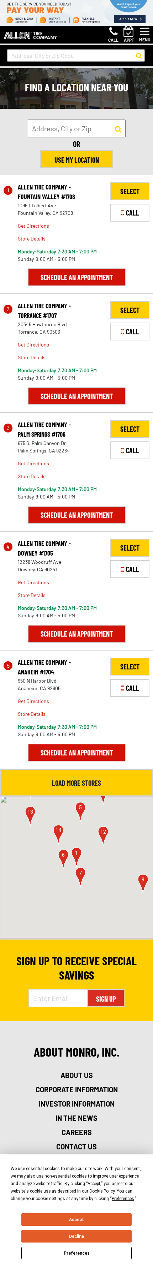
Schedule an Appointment (77, 277)
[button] (76, 857)
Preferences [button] (123, 1198)
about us (76, 1075)
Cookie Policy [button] (102, 1191)
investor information (77, 1103)
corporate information (77, 1089)
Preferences (77, 1253)
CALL (132, 212)
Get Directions (33, 226)
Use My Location (76, 160)
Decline (76, 1236)
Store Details (32, 239)
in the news (76, 1118)
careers (77, 1132)
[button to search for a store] (139, 55)
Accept (76, 1219)
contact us (76, 1146)
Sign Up (106, 999)
